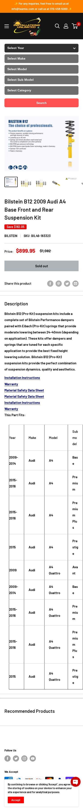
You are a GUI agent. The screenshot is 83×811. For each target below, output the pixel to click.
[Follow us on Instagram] (24, 758)
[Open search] (57, 26)
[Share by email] (75, 283)
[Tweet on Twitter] (67, 283)
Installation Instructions (22, 378)
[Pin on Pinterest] (59, 283)
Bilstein (10, 236)
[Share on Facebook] (50, 283)
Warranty (11, 384)
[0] (75, 26)
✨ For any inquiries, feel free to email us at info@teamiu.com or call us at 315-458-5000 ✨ (42, 6)
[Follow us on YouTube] (33, 758)
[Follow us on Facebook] (7, 758)
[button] (76, 782)
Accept (15, 800)
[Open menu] (6, 26)
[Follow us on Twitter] (16, 758)
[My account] (66, 26)
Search (41, 103)
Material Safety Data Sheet (24, 390)
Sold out (41, 266)
